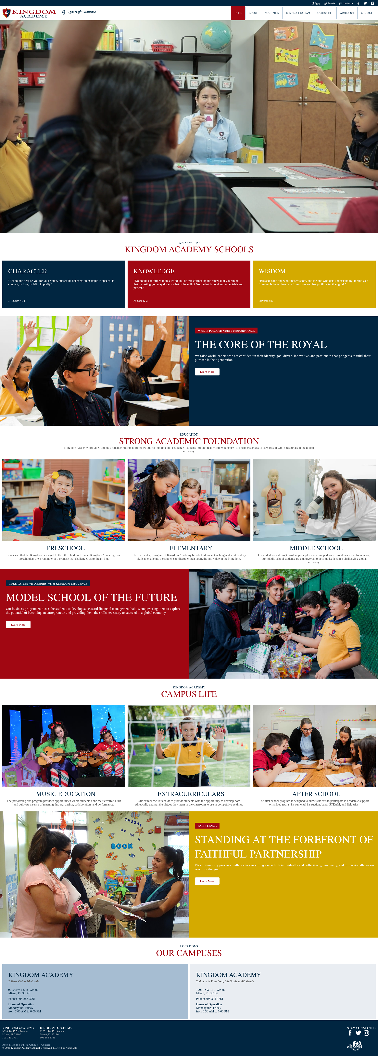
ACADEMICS (272, 13)
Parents (331, 3)
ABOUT (253, 13)
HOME (238, 13)
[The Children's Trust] (354, 1049)
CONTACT (366, 13)
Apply (317, 3)
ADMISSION (347, 13)
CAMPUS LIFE (325, 13)
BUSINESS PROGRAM (298, 13)
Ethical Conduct (29, 1044)
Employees (347, 3)
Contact (45, 1044)
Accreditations (10, 1044)
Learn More (207, 371)
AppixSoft (71, 1047)
